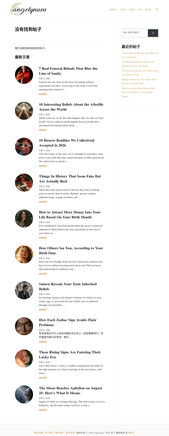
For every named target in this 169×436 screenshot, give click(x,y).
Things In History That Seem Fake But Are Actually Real (70, 178)
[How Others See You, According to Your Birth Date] (24, 254)
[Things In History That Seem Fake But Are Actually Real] (24, 183)
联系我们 (60, 433)
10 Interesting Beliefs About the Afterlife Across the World (71, 106)
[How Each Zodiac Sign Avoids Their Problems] (24, 326)
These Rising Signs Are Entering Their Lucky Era (70, 354)
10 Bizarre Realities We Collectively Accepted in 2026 (67, 142)
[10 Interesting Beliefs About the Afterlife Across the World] (24, 111)
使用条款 (70, 433)
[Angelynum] (38, 10)
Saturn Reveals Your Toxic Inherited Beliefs (68, 286)
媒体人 (131, 433)
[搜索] (153, 33)
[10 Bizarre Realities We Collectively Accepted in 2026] (24, 147)
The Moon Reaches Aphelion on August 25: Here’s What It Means (70, 390)
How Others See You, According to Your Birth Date (71, 250)
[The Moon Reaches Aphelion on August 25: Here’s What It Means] (24, 394)
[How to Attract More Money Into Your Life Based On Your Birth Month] (24, 218)
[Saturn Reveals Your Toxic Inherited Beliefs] (24, 290)
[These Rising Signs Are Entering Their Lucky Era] (24, 358)
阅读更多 (43, 94)
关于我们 (49, 433)
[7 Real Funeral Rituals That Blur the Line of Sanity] (24, 75)
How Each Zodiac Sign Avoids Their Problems (68, 322)
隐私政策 (39, 433)
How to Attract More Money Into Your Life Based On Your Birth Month (70, 214)
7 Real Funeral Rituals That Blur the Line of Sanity (68, 71)
